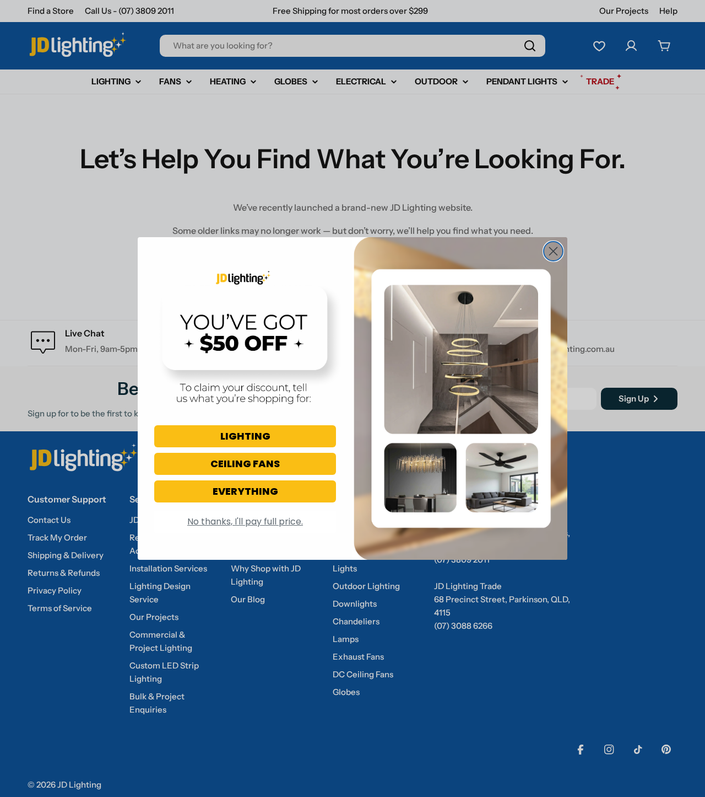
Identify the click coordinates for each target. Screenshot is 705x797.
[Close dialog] (553, 251)
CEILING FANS (245, 463)
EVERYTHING (245, 491)
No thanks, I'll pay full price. (245, 521)
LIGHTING (245, 436)
